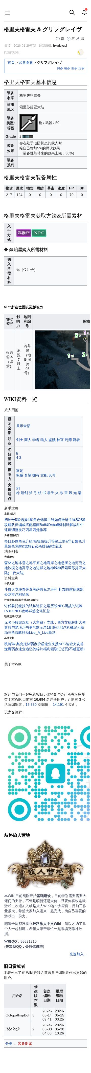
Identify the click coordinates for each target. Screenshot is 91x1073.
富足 (19, 471)
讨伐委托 (11, 606)
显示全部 (23, 426)
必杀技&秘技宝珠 (48, 546)
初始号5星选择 (16, 520)
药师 (68, 440)
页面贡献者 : (12, 52)
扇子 (50, 493)
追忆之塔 (43, 606)
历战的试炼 (73, 606)
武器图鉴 (26, 62)
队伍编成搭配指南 (25, 525)
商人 (27, 440)
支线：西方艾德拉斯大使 (66, 622)
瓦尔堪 (48, 589)
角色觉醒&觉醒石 (21, 546)
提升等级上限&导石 (59, 541)
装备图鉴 (25, 1044)
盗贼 (52, 440)
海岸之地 (54, 563)
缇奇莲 (23, 589)
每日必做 (11, 541)
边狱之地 (43, 568)
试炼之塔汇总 (39, 611)
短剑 (24, 493)
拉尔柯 (16, 594)
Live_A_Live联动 (42, 632)
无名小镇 (11, 622)
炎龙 (7, 594)
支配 (44, 475)
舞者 (76, 440)
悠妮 (79, 589)
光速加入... (78, 954)
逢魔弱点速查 (15, 649)
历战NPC (57, 606)
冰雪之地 (25, 563)
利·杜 (58, 589)
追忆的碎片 (34, 649)
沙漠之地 (15, 568)
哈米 (25, 594)
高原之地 (29, 568)
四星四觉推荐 (36, 530)
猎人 (44, 440)
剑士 (19, 440)
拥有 (35, 475)
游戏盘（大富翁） (32, 622)
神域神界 (57, 568)
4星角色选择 (37, 520)
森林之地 (11, 563)
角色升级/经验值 (31, 541)
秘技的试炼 (27, 606)
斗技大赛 (11, 589)
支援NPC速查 (62, 644)
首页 (11, 62)
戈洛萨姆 (36, 589)
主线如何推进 (58, 520)
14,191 (58, 704)
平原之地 (40, 563)
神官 (60, 440)
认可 (52, 475)
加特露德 (69, 589)
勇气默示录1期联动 (44, 627)
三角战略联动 (18, 632)
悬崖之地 (68, 563)
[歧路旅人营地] (45, 866)
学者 (35, 440)
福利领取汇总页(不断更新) (64, 649)
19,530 (31, 704)
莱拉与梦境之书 (16, 627)
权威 (19, 475)
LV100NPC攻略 (16, 611)
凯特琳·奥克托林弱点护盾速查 (28, 644)
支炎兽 (78, 644)
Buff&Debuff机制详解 (56, 525)
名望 (27, 475)
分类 (8, 1044)
